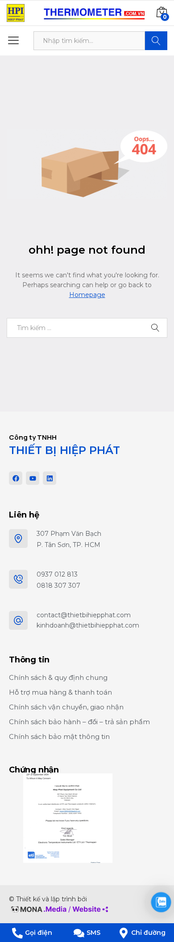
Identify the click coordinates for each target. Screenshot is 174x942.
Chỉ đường (148, 933)
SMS (93, 933)
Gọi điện (38, 933)
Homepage (87, 295)
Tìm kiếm (156, 40)
